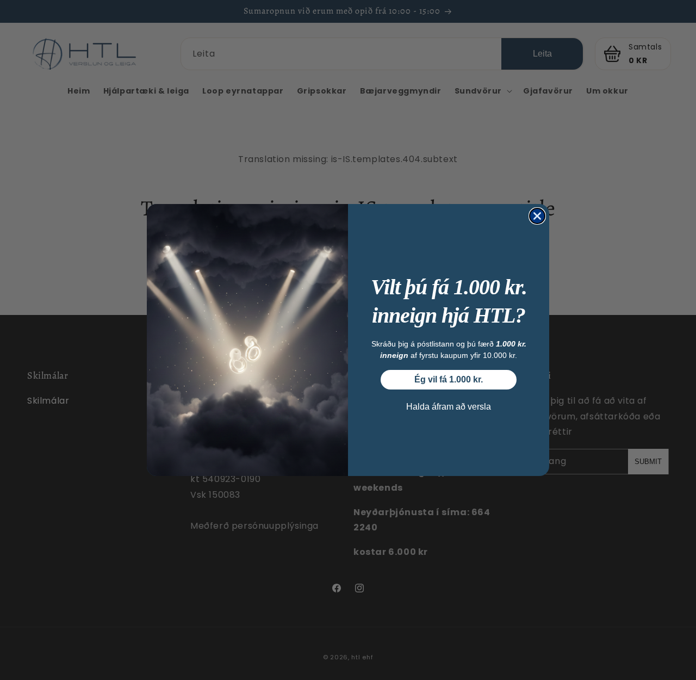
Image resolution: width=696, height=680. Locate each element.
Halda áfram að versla (448, 406)
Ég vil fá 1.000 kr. (448, 379)
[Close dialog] (537, 216)
